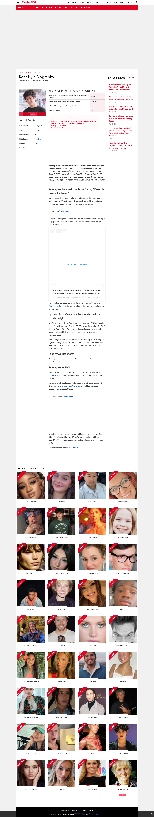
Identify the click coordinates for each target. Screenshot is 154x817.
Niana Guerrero (78, 386)
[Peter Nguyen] (92, 535)
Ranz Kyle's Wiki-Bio (58, 128)
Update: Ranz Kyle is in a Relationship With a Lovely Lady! (70, 123)
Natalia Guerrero (64, 386)
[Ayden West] (123, 607)
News (82, 2)
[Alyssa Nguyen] (31, 750)
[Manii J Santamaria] (123, 571)
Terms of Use (94, 814)
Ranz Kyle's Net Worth (58, 126)
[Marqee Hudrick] (123, 499)
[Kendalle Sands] (31, 499)
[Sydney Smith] (61, 679)
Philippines (37, 139)
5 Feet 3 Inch (38, 148)
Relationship (119, 2)
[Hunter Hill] (61, 643)
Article (90, 2)
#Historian (123, 795)
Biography (72, 2)
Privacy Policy (80, 814)
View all (131, 77)
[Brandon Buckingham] (31, 643)
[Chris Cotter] (92, 750)
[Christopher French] (123, 643)
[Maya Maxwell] (123, 535)
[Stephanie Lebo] (92, 607)
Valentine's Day (55, 306)
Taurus (36, 143)
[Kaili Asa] (123, 679)
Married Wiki (29, 2)
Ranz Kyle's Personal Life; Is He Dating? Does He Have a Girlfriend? (74, 121)
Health (108, 2)
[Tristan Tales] (92, 715)
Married (99, 2)
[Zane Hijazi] (92, 679)
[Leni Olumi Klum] (31, 786)
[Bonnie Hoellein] (92, 571)
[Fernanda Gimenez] (61, 715)
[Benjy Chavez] (92, 499)
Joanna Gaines (33, 7)
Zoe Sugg (64, 211)
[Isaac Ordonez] (123, 750)
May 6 (36, 126)
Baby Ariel (68, 396)
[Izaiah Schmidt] (123, 715)
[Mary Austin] (61, 607)
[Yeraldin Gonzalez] (61, 571)
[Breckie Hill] (61, 786)
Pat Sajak (58, 7)
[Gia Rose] (61, 499)
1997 (41, 126)
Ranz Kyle (67, 297)
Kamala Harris (69, 7)
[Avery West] (31, 607)
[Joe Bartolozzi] (61, 750)
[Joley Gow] (92, 643)
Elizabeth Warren (84, 7)
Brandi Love (46, 7)
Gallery (130, 2)
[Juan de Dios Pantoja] (31, 715)
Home (21, 72)
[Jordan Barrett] (31, 571)
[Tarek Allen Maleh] (61, 535)
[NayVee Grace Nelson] (31, 679)
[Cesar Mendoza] (31, 535)
